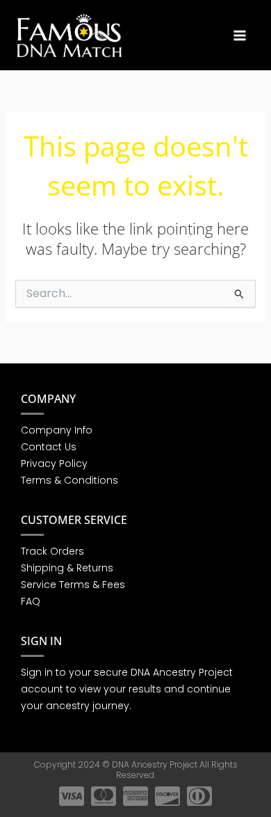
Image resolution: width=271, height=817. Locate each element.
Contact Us (48, 447)
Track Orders (52, 551)
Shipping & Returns (67, 568)
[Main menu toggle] (240, 35)
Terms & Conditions (69, 480)
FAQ (30, 601)
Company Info (56, 430)
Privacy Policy (54, 463)
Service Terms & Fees (73, 585)
